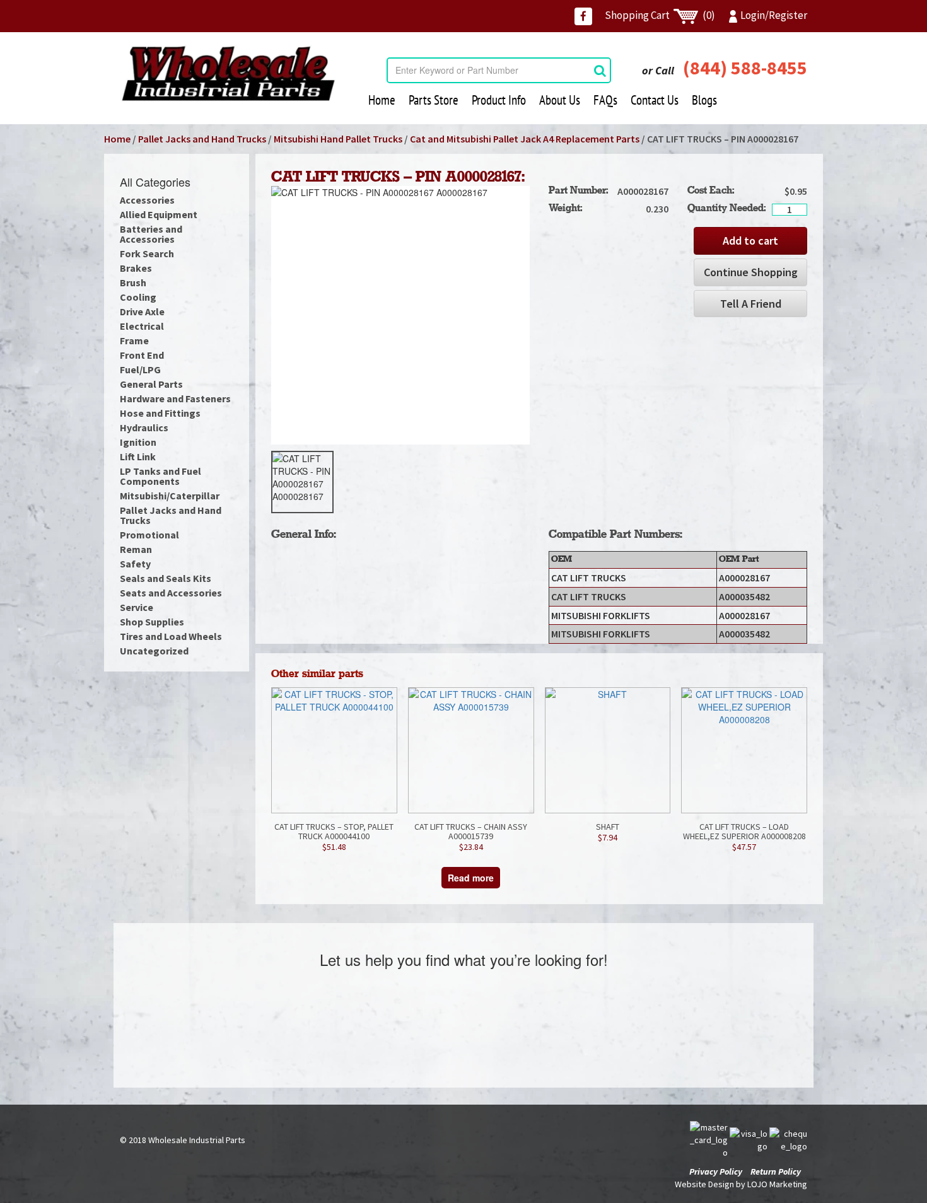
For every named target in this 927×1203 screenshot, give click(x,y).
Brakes (136, 268)
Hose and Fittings (160, 413)
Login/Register (773, 15)
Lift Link (138, 456)
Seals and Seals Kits (165, 578)
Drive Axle (142, 311)
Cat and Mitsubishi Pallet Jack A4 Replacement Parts (524, 138)
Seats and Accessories (171, 592)
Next (548, 482)
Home (381, 99)
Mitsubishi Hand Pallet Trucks (338, 138)
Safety (135, 563)
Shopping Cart (660, 15)
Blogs (704, 99)
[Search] (600, 70)
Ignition (138, 442)
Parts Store (433, 99)
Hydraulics (144, 427)
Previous (252, 482)
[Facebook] (583, 16)
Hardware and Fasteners (175, 398)
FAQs (605, 99)
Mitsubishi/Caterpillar (169, 495)
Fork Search (147, 253)
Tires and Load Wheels (171, 636)
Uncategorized (154, 650)
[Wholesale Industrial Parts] (228, 74)
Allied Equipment (158, 214)
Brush (133, 282)
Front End (142, 355)
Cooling (138, 297)
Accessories (147, 200)
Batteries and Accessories (151, 234)
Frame (134, 340)
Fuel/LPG (140, 369)
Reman (136, 549)
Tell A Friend (750, 303)
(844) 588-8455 (745, 67)
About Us (559, 99)
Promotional (149, 534)
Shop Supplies (152, 621)
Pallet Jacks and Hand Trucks (202, 138)
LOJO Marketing (777, 1184)
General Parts (151, 384)
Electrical (142, 326)
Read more (471, 877)
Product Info (499, 99)
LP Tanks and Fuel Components (160, 476)
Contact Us (655, 99)
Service (136, 607)
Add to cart (750, 240)
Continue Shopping (751, 272)
